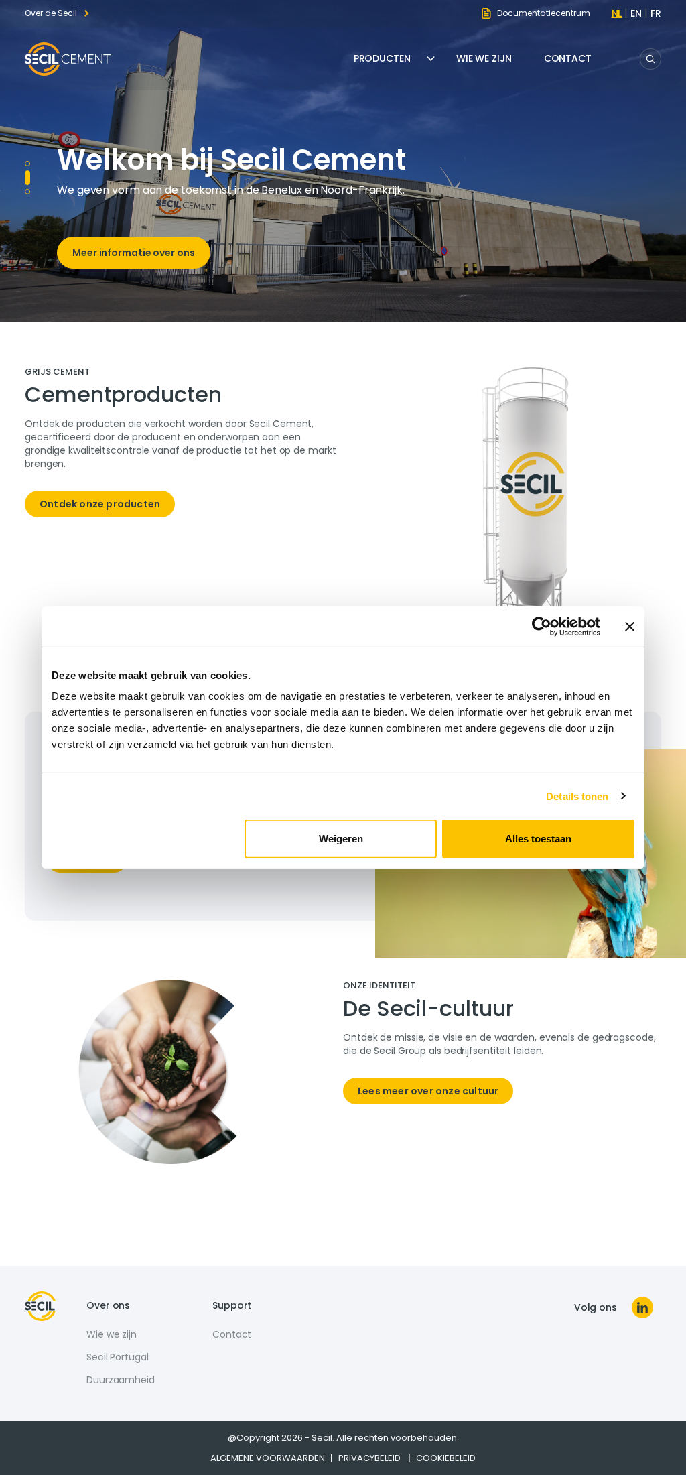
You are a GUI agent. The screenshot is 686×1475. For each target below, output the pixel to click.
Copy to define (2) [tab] (27, 187)
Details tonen (577, 795)
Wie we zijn (484, 58)
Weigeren (341, 838)
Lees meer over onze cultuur (428, 1091)
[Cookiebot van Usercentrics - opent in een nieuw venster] (541, 626)
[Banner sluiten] (629, 626)
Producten (382, 58)
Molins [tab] (27, 163)
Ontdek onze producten (100, 504)
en (636, 13)
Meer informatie (111, 269)
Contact (568, 58)
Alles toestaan (538, 838)
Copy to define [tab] (27, 173)
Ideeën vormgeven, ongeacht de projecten (285, 159)
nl (617, 13)
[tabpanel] (184, 448)
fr (655, 13)
